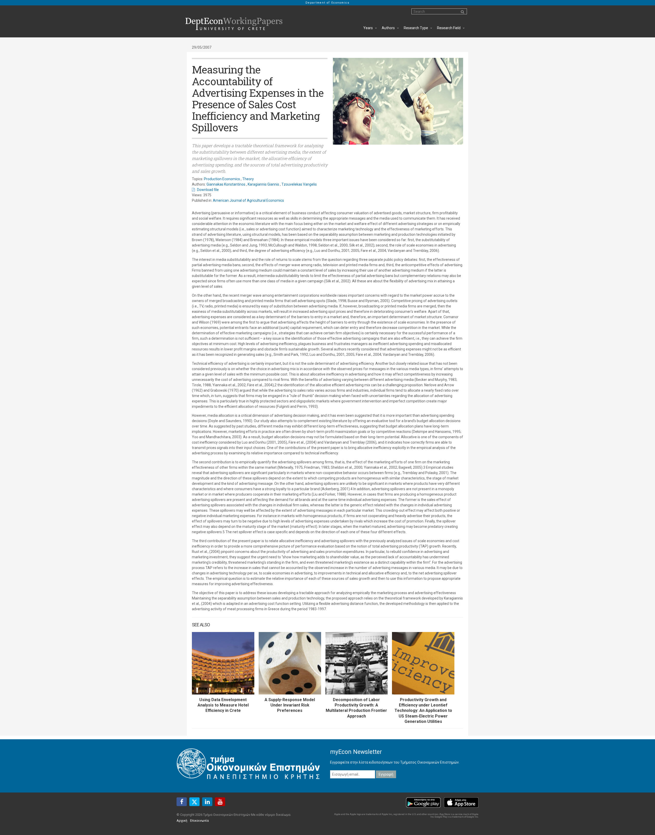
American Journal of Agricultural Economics (248, 200)
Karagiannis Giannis (263, 184)
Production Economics (222, 179)
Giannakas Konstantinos (225, 184)
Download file (208, 190)
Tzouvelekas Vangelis (299, 184)
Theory (248, 179)
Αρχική (182, 820)
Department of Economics (327, 2)
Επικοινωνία (199, 820)
